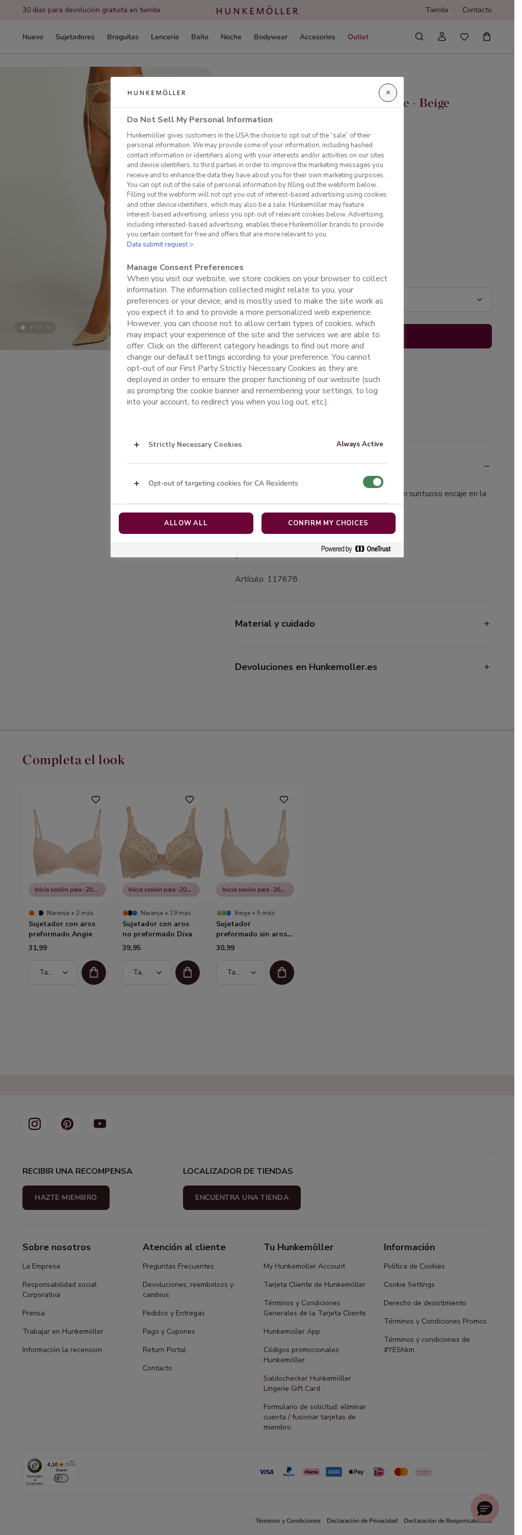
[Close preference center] (388, 93)
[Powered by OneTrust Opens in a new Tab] (360, 549)
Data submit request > (160, 244)
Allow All (186, 523)
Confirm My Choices (328, 523)
